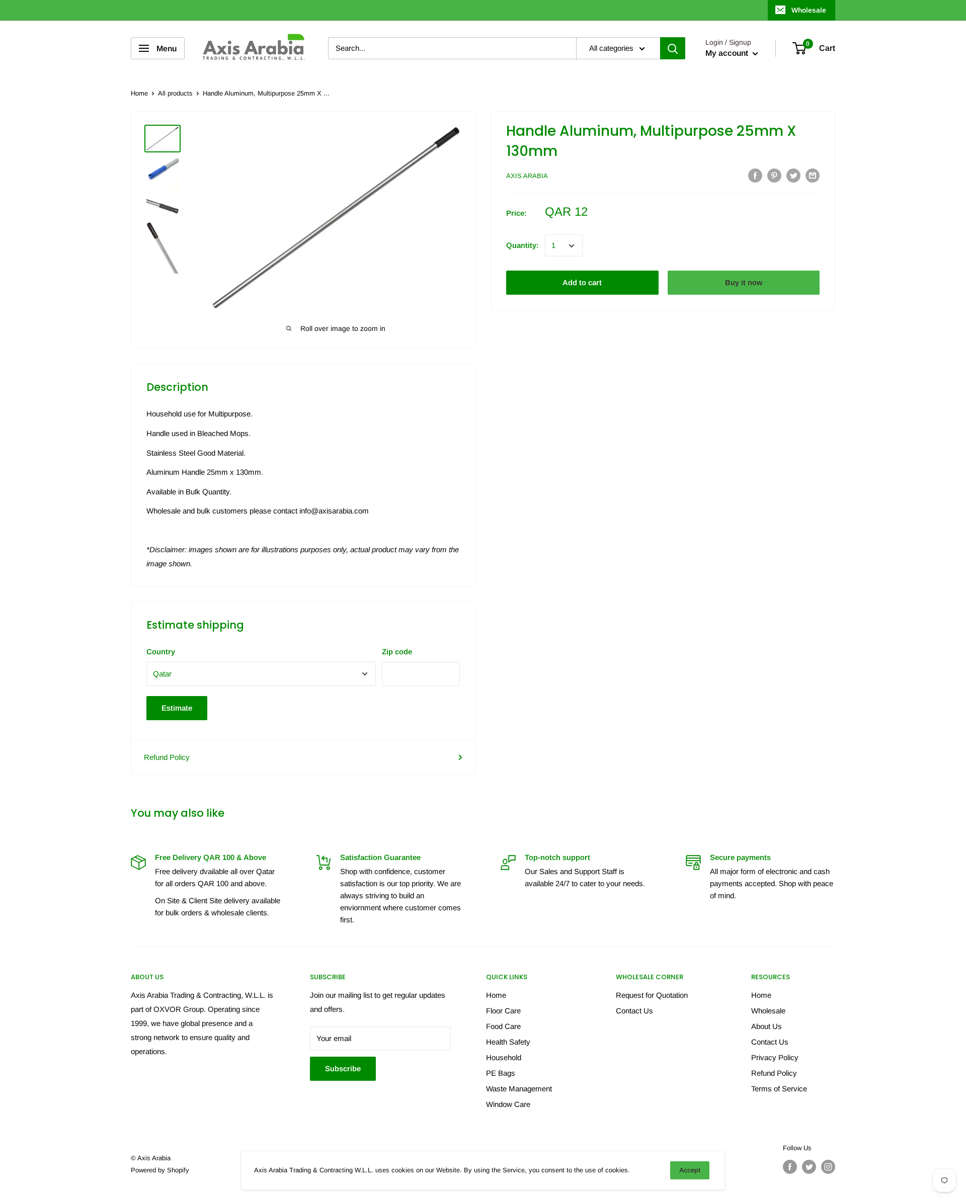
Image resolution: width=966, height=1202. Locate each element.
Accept (689, 1170)
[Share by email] (813, 175)
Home (139, 93)
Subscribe (343, 1068)
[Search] (672, 48)
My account (727, 53)
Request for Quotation (652, 995)
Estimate (177, 708)
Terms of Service (779, 1088)
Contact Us (634, 1010)
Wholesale (808, 10)
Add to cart (582, 283)
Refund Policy (167, 757)
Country (160, 651)
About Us (766, 1026)
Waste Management (519, 1088)
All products (175, 93)
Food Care (503, 1026)
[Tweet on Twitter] (793, 175)
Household (503, 1057)
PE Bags (500, 1073)
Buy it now (743, 283)
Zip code (397, 651)
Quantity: (522, 245)
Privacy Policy (774, 1057)
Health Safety (508, 1042)
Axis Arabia (527, 176)
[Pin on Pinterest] (774, 175)
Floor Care (503, 1010)
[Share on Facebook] (755, 175)
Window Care (508, 1104)
